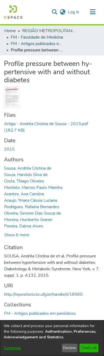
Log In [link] (74, 12)
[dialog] (52, 338)
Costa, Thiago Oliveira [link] (24, 181)
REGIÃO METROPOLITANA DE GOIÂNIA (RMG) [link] (48, 31)
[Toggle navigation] (92, 12)
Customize (12, 347)
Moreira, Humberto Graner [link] (28, 220)
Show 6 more (16, 235)
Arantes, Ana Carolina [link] (24, 194)
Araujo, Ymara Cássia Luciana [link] (30, 200)
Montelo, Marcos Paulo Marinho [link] (33, 187)
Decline (69, 347)
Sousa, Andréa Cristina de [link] (27, 168)
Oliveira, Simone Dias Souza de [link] (32, 213)
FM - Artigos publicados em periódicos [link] (37, 44)
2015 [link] (9, 149)
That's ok (89, 347)
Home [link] (10, 31)
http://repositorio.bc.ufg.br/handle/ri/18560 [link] (43, 294)
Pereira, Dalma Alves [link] (23, 226)
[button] (13, 12)
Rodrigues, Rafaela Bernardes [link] (31, 207)
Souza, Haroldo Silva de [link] (26, 175)
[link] (40, 313)
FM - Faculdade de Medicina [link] (37, 37)
